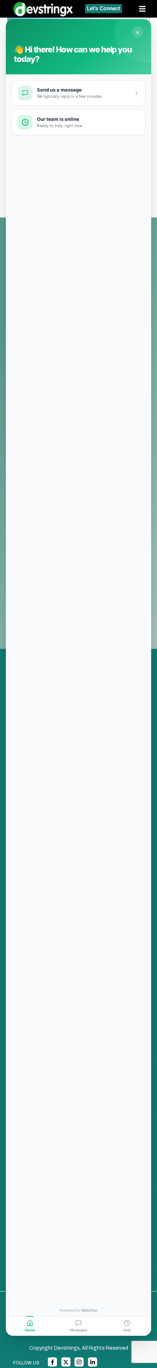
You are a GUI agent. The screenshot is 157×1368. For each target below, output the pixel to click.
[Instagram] (79, 1362)
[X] (65, 1362)
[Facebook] (52, 1362)
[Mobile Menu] (145, 8)
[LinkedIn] (92, 1362)
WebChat (89, 1310)
